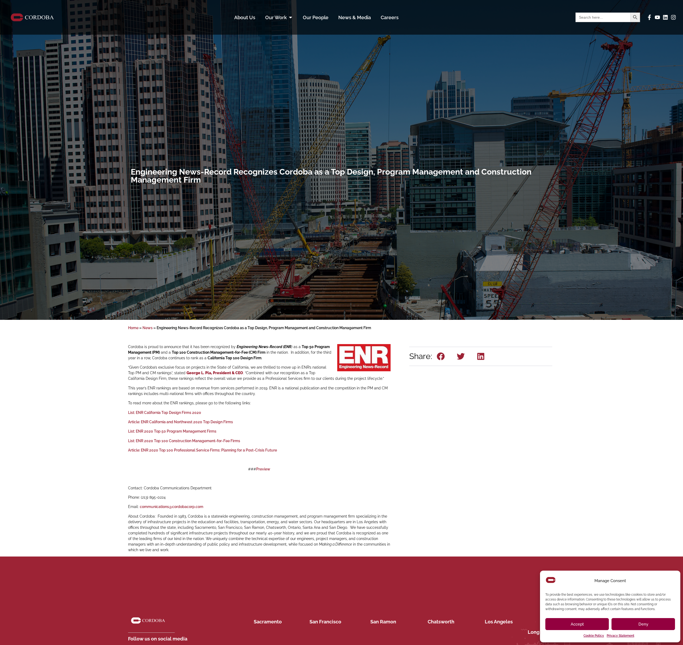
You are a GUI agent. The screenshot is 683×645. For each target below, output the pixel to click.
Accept (577, 624)
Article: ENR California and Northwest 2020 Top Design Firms (180, 422)
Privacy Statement (620, 636)
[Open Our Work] (290, 17)
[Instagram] (673, 17)
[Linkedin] (665, 17)
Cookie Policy (593, 636)
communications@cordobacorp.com (171, 507)
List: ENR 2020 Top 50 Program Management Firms (172, 431)
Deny (643, 624)
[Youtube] (657, 17)
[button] (441, 356)
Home (133, 328)
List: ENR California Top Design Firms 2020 (164, 412)
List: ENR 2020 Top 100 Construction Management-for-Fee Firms (184, 441)
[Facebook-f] (649, 17)
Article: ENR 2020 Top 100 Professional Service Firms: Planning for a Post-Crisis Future (202, 450)
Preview (263, 469)
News (147, 328)
